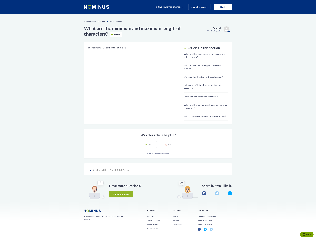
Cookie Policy (152, 229)
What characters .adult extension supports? (205, 116)
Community (177, 225)
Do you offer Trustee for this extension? (203, 76)
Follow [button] (117, 34)
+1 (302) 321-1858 (205, 220)
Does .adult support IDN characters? (201, 96)
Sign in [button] (223, 7)
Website (150, 216)
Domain (175, 216)
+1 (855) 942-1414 (205, 225)
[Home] (96, 7)
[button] (148, 144)
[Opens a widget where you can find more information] (307, 235)
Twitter (217, 193)
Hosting (176, 220)
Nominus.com (90, 21)
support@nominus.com (207, 216)
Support (217, 28)
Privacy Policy (152, 225)
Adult (102, 21)
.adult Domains (115, 21)
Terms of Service (153, 220)
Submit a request (199, 7)
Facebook (204, 193)
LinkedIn (230, 193)
